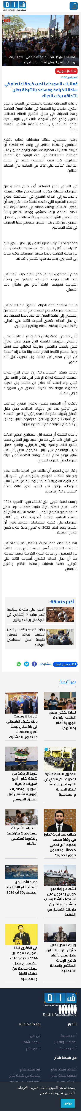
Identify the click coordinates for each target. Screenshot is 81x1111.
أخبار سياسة (69, 1035)
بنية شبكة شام (30, 1069)
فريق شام (33, 1048)
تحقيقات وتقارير (65, 1041)
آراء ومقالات (68, 1048)
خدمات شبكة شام (64, 1075)
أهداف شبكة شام (64, 1069)
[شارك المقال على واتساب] (19, 664)
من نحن (35, 1035)
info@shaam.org (64, 1014)
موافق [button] (68, 1103)
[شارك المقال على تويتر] (27, 664)
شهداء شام (32, 1041)
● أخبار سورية (66, 71)
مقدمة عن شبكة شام (25, 1075)
